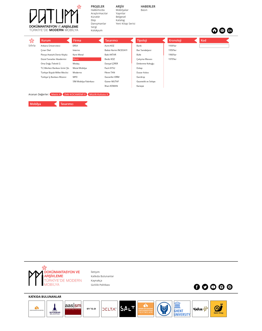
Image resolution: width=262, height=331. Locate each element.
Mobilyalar (122, 10)
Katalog (120, 20)
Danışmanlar (98, 23)
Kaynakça (96, 280)
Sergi (94, 27)
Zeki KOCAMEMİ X (75, 94)
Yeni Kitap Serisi (125, 23)
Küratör (95, 16)
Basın (144, 10)
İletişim (95, 272)
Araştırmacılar (99, 13)
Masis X (56, 94)
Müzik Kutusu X (99, 94)
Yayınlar (120, 13)
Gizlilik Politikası (100, 284)
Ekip (93, 20)
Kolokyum (96, 30)
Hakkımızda (98, 10)
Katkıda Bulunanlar (102, 276)
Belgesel (121, 16)
